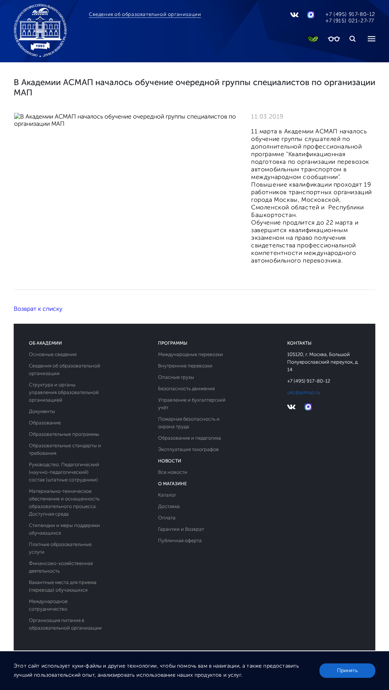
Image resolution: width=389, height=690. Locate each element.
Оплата (167, 518)
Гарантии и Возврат (181, 529)
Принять (347, 670)
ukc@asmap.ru (303, 392)
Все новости (172, 472)
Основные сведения (52, 354)
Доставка (169, 506)
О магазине (172, 483)
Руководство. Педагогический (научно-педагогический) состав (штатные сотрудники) (64, 472)
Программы (172, 343)
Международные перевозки (190, 354)
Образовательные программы (64, 434)
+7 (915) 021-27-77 (350, 20)
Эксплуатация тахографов (188, 449)
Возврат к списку (38, 308)
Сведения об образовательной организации (145, 14)
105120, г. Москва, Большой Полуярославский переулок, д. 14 (323, 361)
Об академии (45, 343)
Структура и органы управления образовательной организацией (64, 392)
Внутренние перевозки (185, 366)
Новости (169, 461)
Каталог (167, 495)
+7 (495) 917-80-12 (350, 14)
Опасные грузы (176, 377)
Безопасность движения (186, 388)
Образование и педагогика (189, 438)
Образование (45, 423)
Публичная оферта (180, 540)
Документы (42, 411)
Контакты (299, 343)
